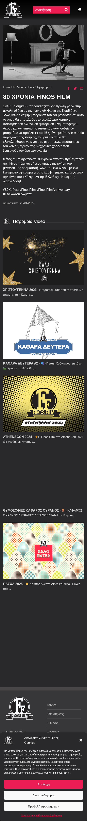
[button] (81, 740)
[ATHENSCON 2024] (43, 404)
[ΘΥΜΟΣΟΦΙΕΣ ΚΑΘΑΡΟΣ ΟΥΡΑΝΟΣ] (43, 477)
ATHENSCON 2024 (17, 437)
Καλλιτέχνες (55, 714)
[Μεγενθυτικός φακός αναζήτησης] (66, 9)
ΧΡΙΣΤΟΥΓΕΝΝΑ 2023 (20, 289)
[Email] (80, 88)
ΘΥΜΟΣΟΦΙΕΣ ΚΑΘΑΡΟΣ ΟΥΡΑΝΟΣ (31, 510)
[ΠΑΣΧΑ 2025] (43, 551)
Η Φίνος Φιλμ (15, 732)
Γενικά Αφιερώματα (40, 87)
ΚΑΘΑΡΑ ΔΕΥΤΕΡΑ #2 (20, 363)
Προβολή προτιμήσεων (43, 806)
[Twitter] (73, 88)
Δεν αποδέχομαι (43, 795)
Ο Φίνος (52, 723)
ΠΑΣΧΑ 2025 (13, 584)
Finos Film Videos (14, 87)
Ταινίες (51, 705)
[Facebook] (67, 88)
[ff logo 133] (13, 4)
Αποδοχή (43, 784)
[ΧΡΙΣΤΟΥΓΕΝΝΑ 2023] (43, 257)
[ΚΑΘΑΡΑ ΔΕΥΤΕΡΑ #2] (43, 330)
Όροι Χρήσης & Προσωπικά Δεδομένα (41, 815)
